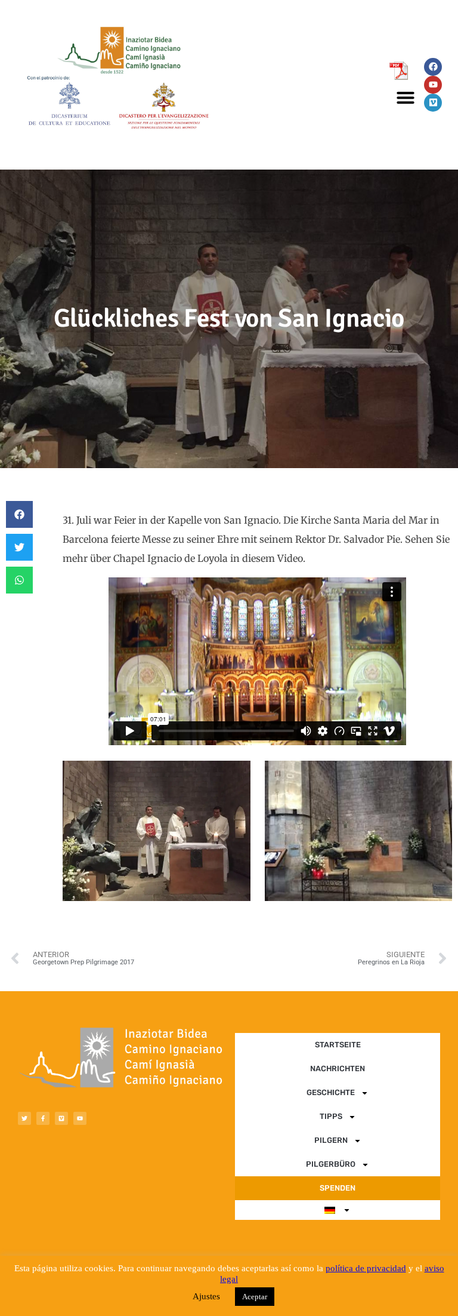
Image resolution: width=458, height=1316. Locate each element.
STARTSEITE (338, 1044)
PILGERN (331, 1140)
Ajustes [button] (206, 1296)
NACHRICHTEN (337, 1068)
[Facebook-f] (42, 1118)
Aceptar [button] (254, 1296)
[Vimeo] (433, 103)
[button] (405, 97)
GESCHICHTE (331, 1092)
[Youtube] (433, 85)
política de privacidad (366, 1268)
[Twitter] (24, 1118)
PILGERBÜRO (330, 1164)
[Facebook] (433, 67)
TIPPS (331, 1116)
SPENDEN (337, 1187)
